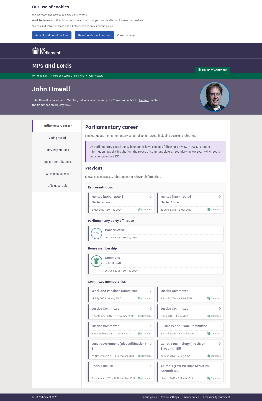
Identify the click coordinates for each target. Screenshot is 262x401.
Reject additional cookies (94, 35)
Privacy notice (191, 397)
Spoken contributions (57, 161)
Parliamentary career (57, 126)
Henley (143, 100)
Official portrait (57, 185)
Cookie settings (126, 35)
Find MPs (79, 75)
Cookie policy (149, 397)
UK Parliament (40, 75)
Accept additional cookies (51, 35)
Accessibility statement (216, 397)
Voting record (57, 138)
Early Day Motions (57, 150)
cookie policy (105, 26)
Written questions (57, 173)
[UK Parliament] (46, 51)
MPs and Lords (52, 65)
